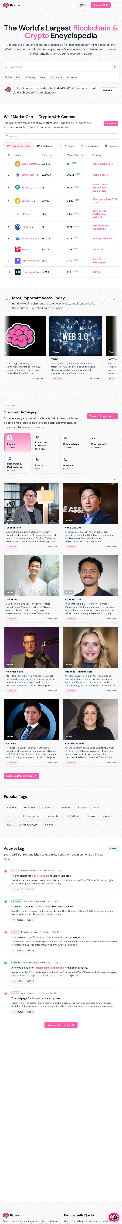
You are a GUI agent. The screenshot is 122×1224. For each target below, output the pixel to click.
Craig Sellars (99, 190)
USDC (25, 227)
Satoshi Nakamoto (102, 163)
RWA (9, 824)
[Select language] (83, 5)
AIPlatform (73, 816)
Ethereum (57, 77)
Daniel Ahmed (40, 875)
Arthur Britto (99, 217)
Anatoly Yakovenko (102, 238)
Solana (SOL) (29, 238)
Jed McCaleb (99, 214)
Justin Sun (98, 249)
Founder (11, 807)
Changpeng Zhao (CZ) (104, 199)
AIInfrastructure (28, 824)
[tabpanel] (61, 214)
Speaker (46, 807)
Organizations (27, 993)
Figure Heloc (29, 260)
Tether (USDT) (29, 187)
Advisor (82, 807)
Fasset (36, 998)
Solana (49, 824)
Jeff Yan (96, 272)
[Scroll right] (114, 299)
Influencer (107, 816)
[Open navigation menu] (116, 5)
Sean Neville (99, 228)
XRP (24, 214)
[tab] (18, 145)
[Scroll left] (105, 299)
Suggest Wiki (100, 5)
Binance (26, 200)
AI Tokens (30, 77)
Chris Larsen (99, 210)
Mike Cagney (99, 262)
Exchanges (72, 77)
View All (109, 123)
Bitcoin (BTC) (29, 163)
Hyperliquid (28, 272)
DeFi (18, 77)
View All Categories (100, 416)
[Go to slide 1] (111, 479)
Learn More (105, 90)
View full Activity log (59, 1025)
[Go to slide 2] (114, 479)
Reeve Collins (100, 184)
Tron (24, 249)
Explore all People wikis (19, 775)
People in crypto (29, 870)
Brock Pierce (99, 187)
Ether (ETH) (28, 174)
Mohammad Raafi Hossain (47, 937)
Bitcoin (43, 77)
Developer (65, 807)
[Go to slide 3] (117, 479)
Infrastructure (31, 816)
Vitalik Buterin (100, 174)
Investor (11, 816)
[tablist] (61, 145)
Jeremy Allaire (100, 225)
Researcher (53, 816)
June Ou (97, 259)
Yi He (96, 202)
